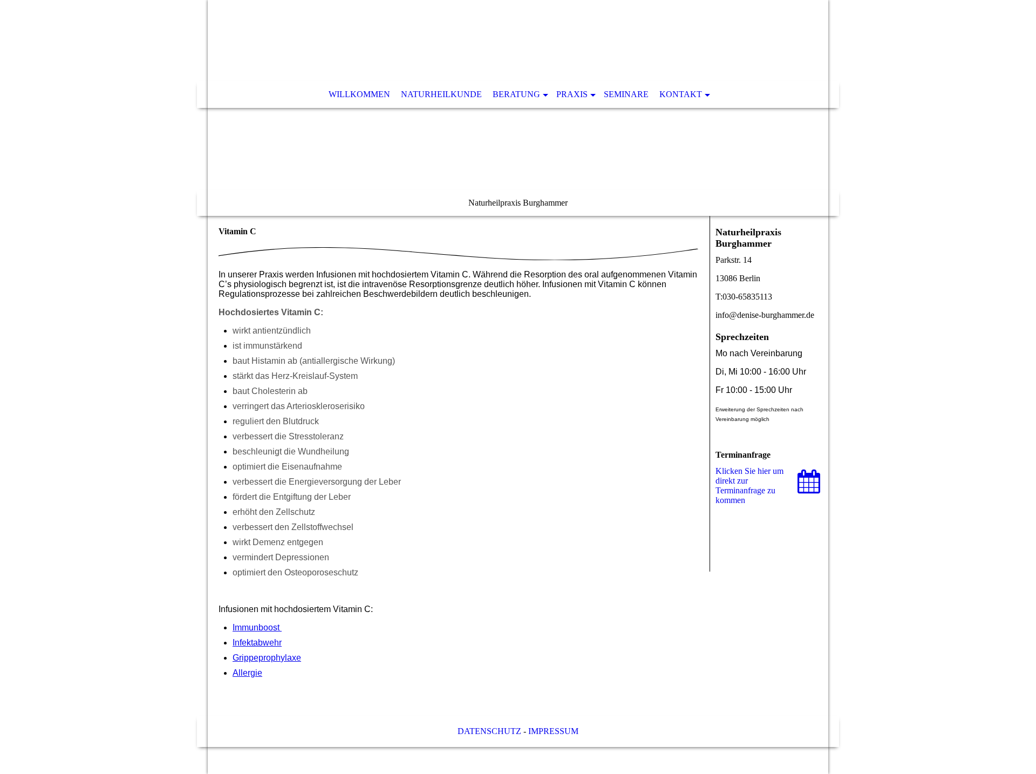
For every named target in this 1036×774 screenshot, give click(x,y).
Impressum (553, 731)
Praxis (572, 94)
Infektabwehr (257, 642)
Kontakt (680, 94)
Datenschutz (489, 731)
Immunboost (257, 627)
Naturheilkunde (441, 94)
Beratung (516, 94)
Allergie (247, 672)
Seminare (626, 94)
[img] (518, 108)
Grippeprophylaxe (267, 657)
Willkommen (359, 94)
